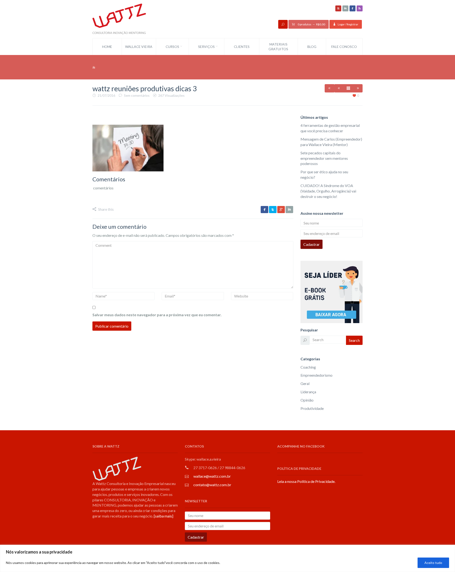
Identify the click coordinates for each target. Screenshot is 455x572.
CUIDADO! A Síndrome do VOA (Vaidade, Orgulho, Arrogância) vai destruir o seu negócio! (328, 191)
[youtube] (338, 8)
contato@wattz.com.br (212, 484)
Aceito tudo (433, 563)
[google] (281, 209)
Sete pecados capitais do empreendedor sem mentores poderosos (324, 158)
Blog (311, 47)
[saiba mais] (163, 516)
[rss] (360, 8)
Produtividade (312, 408)
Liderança (308, 391)
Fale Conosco (344, 47)
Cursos (172, 47)
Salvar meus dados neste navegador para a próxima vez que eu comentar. (157, 314)
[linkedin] (345, 8)
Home (107, 47)
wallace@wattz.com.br (212, 476)
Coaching (308, 367)
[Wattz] (119, 18)
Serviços (206, 47)
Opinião (307, 400)
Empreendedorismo (316, 375)
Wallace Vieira (138, 47)
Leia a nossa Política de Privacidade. (306, 481)
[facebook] (352, 8)
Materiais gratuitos (278, 46)
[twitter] (273, 209)
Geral (304, 383)
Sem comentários (137, 95)
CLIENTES (242, 47)
